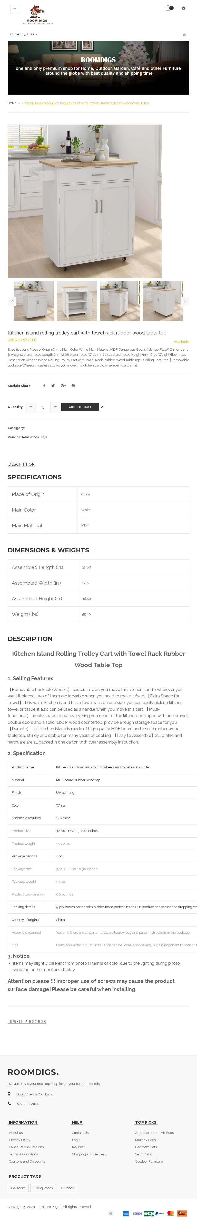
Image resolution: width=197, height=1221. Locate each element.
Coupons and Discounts (27, 1161)
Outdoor (67, 1188)
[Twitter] (53, 386)
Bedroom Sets (146, 1147)
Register (78, 1147)
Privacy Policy (19, 1140)
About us (16, 1133)
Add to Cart (80, 407)
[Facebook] (44, 386)
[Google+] (63, 386)
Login (76, 1140)
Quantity (15, 407)
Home (12, 103)
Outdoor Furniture (149, 1161)
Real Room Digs (34, 437)
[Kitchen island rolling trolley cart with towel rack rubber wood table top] (98, 201)
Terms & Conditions (23, 1154)
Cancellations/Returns (26, 1147)
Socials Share (19, 386)
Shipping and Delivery (89, 1154)
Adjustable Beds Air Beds (154, 1133)
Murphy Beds (145, 1140)
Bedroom (18, 1188)
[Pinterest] (73, 386)
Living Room (43, 1188)
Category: (16, 428)
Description (21, 464)
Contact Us (80, 1133)
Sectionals (143, 1154)
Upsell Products (27, 1022)
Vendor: (14, 437)
